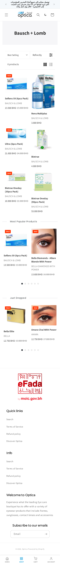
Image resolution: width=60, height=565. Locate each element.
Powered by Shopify (36, 549)
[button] (6, 14)
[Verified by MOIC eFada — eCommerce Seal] (30, 400)
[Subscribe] (45, 534)
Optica (25, 549)
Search (9, 419)
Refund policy (13, 433)
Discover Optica (14, 441)
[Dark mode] (45, 14)
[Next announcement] (54, 4)
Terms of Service (14, 426)
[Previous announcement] (5, 4)
